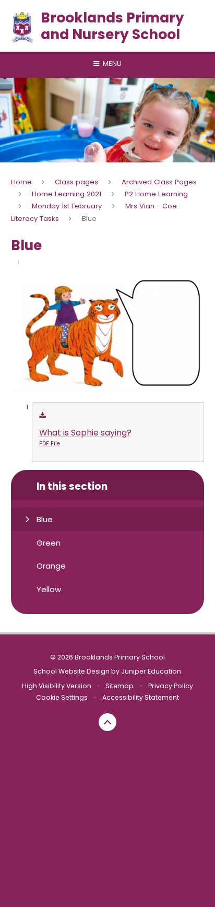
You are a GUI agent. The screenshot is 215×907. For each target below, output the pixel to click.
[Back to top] (107, 722)
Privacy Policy (170, 685)
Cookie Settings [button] (62, 697)
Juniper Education (151, 671)
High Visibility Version (56, 685)
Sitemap (119, 685)
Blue (89, 218)
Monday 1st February (67, 206)
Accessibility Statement (140, 697)
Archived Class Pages (159, 182)
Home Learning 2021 (66, 194)
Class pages (76, 182)
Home (21, 182)
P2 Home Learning (156, 194)
